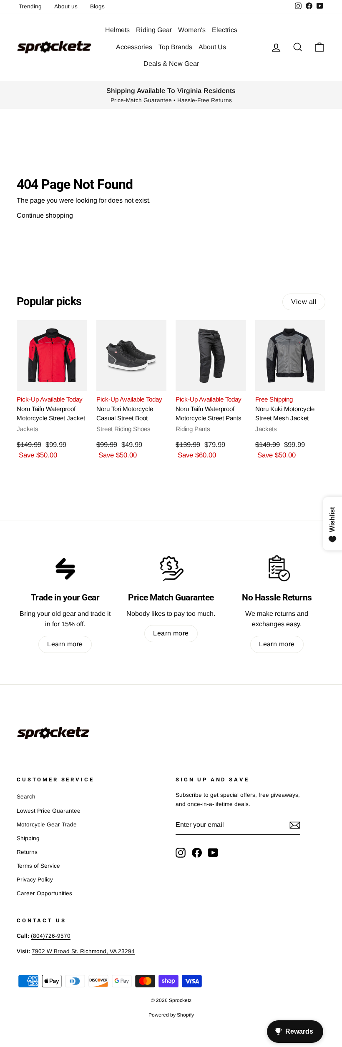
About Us (212, 46)
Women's (192, 29)
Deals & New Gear (171, 63)
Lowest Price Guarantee (48, 811)
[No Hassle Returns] (277, 568)
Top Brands (175, 46)
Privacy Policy (35, 879)
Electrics (224, 29)
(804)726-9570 (50, 936)
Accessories (134, 46)
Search (26, 796)
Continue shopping (45, 215)
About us (66, 6)
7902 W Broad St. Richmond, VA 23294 (83, 951)
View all (304, 301)
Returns (27, 852)
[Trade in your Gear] (65, 568)
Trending (30, 6)
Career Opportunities (44, 893)
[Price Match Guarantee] (171, 568)
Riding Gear (154, 29)
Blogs (97, 6)
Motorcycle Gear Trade (47, 824)
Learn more (65, 644)
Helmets (117, 29)
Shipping (28, 838)
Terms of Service (38, 866)
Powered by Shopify (171, 1015)
